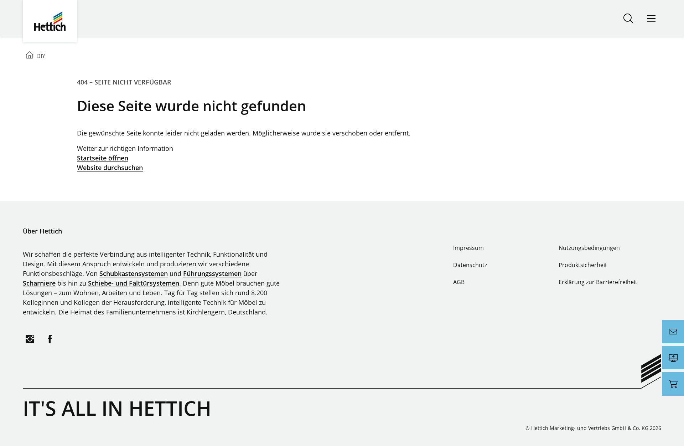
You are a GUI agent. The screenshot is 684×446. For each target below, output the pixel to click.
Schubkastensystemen (133, 273)
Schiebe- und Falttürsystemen (133, 283)
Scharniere (39, 283)
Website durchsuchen (110, 167)
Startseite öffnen (102, 158)
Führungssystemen (212, 273)
